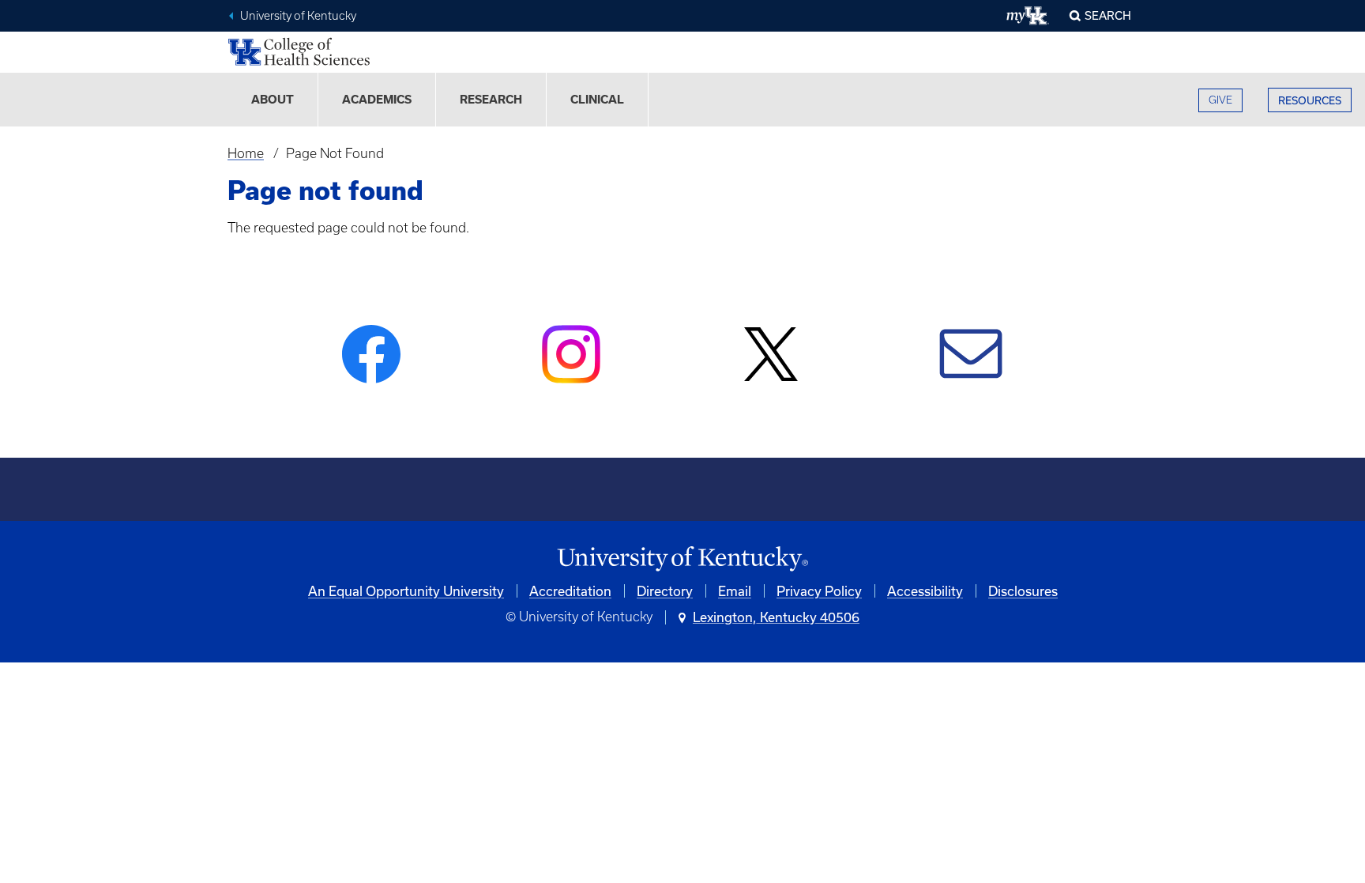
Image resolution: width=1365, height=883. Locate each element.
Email (734, 590)
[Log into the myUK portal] (1028, 15)
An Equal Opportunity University (406, 590)
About (272, 99)
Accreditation (570, 590)
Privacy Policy (819, 590)
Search (1108, 15)
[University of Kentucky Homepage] (683, 559)
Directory (665, 590)
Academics (377, 99)
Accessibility (925, 590)
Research (491, 99)
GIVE (1220, 100)
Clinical (597, 99)
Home (246, 153)
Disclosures (1023, 590)
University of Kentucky (298, 15)
